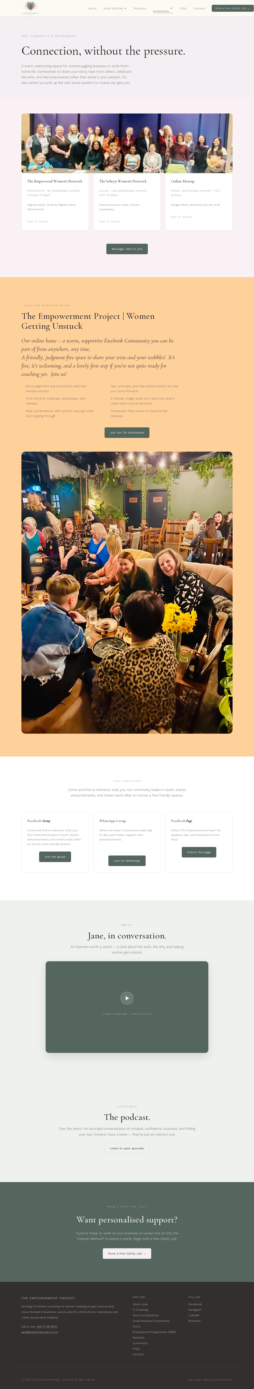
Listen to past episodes (127, 1148)
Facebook (195, 1304)
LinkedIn (194, 1315)
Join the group (55, 856)
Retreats (140, 8)
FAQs (183, 8)
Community (161, 11)
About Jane (140, 1304)
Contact (199, 8)
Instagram (195, 1309)
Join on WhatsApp (127, 860)
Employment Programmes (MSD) (154, 1332)
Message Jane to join (127, 248)
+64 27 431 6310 (46, 1326)
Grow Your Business (146, 1315)
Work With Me (113, 8)
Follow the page (199, 852)
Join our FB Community (127, 432)
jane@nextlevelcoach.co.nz (39, 1332)
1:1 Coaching (140, 1309)
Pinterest (195, 1320)
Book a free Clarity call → (233, 8)
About (92, 8)
